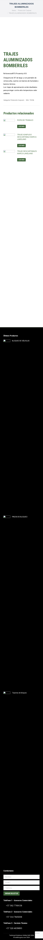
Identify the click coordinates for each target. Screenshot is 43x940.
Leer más (21, 126)
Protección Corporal (17, 100)
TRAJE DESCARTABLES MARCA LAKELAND (27, 152)
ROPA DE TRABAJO (25, 120)
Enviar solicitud (11, 893)
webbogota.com (20, 937)
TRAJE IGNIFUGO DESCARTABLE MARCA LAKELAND (26, 137)
